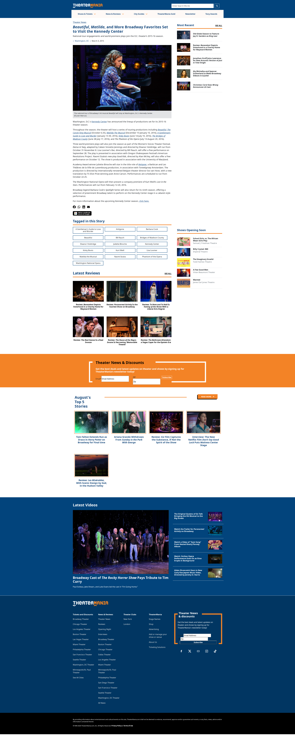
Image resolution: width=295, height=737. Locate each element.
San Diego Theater (106, 682)
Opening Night (104, 629)
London (127, 624)
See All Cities (78, 677)
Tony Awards (211, 14)
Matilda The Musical (116, 132)
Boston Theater (79, 634)
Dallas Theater (104, 654)
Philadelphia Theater (82, 649)
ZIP (134, 377)
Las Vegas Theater (81, 639)
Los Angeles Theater (81, 629)
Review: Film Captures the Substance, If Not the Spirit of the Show (166, 439)
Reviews (101, 624)
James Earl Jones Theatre (203, 282)
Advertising (154, 629)
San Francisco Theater (82, 654)
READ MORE (206, 396)
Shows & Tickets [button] (85, 14)
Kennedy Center (99, 121)
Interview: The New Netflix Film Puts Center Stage (203, 441)
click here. (144, 201)
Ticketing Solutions (157, 647)
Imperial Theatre (200, 251)
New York (128, 619)
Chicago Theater (80, 624)
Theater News (79, 22)
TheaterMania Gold (166, 14)
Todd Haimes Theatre (202, 262)
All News (102, 703)
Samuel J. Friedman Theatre (205, 243)
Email (98, 379)
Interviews (102, 634)
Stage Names (154, 619)
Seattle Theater (79, 659)
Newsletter (190, 14)
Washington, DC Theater (83, 664)
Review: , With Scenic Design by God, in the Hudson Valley (91, 483)
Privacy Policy (116, 726)
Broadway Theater (81, 619)
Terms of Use (128, 726)
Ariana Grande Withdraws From (129, 439)
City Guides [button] (139, 14)
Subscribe (166, 377)
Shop (151, 624)
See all (218, 25)
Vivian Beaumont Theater (204, 272)
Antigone (142, 164)
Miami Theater (79, 644)
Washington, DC (82, 41)
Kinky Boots (124, 135)
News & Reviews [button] (113, 14)
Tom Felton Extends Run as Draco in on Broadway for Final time (91, 439)
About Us (153, 642)
